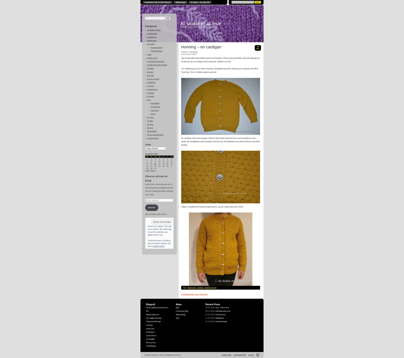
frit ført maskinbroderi (155, 135)
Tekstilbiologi (151, 346)
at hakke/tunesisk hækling (157, 65)
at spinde (150, 93)
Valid (181, 315)
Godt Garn (150, 329)
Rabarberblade (221, 321)
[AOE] (257, 355)
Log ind (251, 355)
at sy (149, 100)
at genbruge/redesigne (155, 61)
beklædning (155, 103)
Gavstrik (149, 325)
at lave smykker (153, 79)
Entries (226, 355)
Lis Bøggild (150, 339)
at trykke (150, 117)
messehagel (155, 107)
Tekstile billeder (156, 51)
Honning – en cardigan (201, 47)
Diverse (150, 128)
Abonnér (151, 207)
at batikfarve (152, 37)
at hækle (150, 68)
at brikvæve (151, 41)
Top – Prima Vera (222, 308)
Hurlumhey (150, 332)
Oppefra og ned (210, 288)
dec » (153, 171)
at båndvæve (152, 34)
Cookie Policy (158, 246)
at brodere (151, 44)
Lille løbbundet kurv (223, 311)
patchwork (155, 110)
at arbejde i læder (153, 30)
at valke (150, 121)
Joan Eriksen (151, 336)
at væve (150, 124)
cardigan (200, 288)
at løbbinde (151, 82)
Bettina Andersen (152, 315)
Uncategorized (152, 138)
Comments (182, 311)
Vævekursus (221, 315)
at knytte (150, 75)
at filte (149, 54)
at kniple (150, 72)
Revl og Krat (151, 342)
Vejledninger (180, 2)
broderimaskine (157, 48)
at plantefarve (152, 89)
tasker (153, 114)
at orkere (150, 86)
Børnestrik (192, 288)
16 (155, 164)
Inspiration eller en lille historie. (158, 2)
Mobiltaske (220, 318)
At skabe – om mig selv (200, 2)
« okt (147, 171)
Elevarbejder (152, 131)
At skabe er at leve (200, 23)
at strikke (150, 96)
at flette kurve (152, 58)
